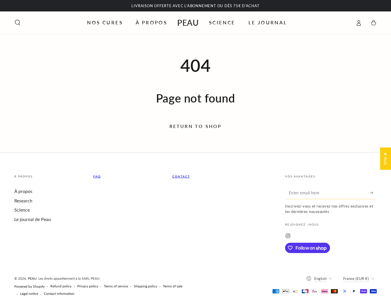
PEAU (32, 278)
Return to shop (195, 126)
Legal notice (29, 293)
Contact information (59, 293)
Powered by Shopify (29, 286)
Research (23, 200)
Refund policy (61, 286)
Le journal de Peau (32, 219)
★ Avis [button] (385, 158)
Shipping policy (145, 286)
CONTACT (181, 176)
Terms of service (116, 286)
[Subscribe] (373, 192)
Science (22, 209)
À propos (23, 191)
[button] (17, 22)
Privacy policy (87, 286)
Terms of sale (172, 286)
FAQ (97, 176)
